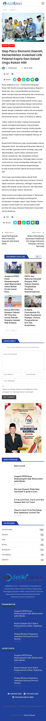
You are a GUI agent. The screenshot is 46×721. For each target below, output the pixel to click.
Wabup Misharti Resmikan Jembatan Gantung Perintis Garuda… (26, 636)
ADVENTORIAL (7, 529)
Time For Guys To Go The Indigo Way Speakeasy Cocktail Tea (28, 511)
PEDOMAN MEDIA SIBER (24, 697)
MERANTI (5, 560)
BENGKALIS (6, 550)
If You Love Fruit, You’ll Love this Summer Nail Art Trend (29, 501)
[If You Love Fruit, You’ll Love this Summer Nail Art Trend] (7, 502)
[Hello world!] (7, 469)
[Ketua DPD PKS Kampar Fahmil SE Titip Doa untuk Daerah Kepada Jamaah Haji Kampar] (13, 301)
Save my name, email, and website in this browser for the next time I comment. (20, 390)
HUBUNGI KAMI (16, 694)
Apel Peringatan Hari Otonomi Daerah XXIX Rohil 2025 (10, 240)
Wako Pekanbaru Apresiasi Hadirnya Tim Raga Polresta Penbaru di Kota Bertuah (35, 241)
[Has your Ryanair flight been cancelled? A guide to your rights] (7, 492)
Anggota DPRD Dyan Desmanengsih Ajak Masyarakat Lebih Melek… (28, 478)
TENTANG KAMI (32, 694)
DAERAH (5, 46)
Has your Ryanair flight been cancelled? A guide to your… (26, 490)
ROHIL (12, 46)
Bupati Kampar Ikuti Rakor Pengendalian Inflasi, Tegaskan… (28, 624)
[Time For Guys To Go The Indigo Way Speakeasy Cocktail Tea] (7, 513)
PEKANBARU (6, 555)
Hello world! (19, 466)
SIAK (3, 539)
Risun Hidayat (29, 715)
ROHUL (4, 545)
